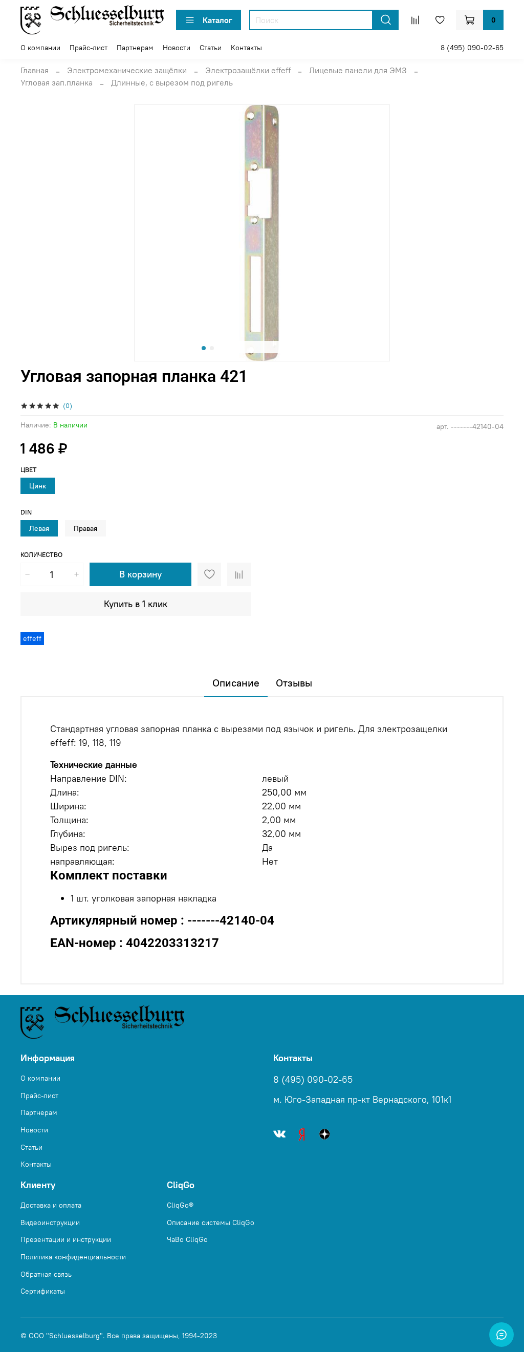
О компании (40, 47)
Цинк (37, 485)
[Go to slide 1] (204, 348)
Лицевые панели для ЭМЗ (358, 70)
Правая (85, 528)
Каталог (217, 20)
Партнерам (135, 47)
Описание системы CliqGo (210, 1222)
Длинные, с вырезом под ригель (172, 82)
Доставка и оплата (50, 1205)
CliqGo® (180, 1205)
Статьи (211, 47)
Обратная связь (46, 1274)
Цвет (28, 470)
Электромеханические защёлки (127, 70)
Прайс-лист (88, 47)
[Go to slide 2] (212, 348)
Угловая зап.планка (56, 82)
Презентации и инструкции (65, 1239)
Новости (176, 47)
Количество (41, 555)
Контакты (246, 47)
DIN (26, 512)
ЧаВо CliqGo (187, 1239)
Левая (39, 528)
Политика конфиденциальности (73, 1256)
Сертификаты (42, 1291)
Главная (34, 70)
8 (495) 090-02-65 (472, 47)
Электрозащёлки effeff (248, 70)
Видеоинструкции (50, 1222)
